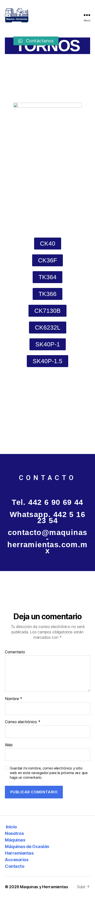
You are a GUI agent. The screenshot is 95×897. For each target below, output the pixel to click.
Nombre (13, 699)
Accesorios (16, 859)
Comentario (15, 652)
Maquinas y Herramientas (44, 886)
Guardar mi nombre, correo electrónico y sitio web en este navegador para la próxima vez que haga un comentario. (49, 773)
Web (9, 745)
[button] (47, 244)
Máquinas (15, 839)
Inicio (11, 826)
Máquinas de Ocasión (27, 846)
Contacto (14, 866)
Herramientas (19, 853)
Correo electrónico (22, 722)
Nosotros (14, 833)
